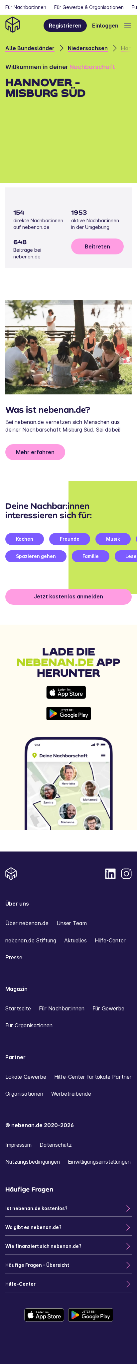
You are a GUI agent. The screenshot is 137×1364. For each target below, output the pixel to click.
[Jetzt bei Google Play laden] (68, 713)
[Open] (128, 26)
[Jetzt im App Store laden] (68, 692)
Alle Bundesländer (30, 48)
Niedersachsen (88, 48)
